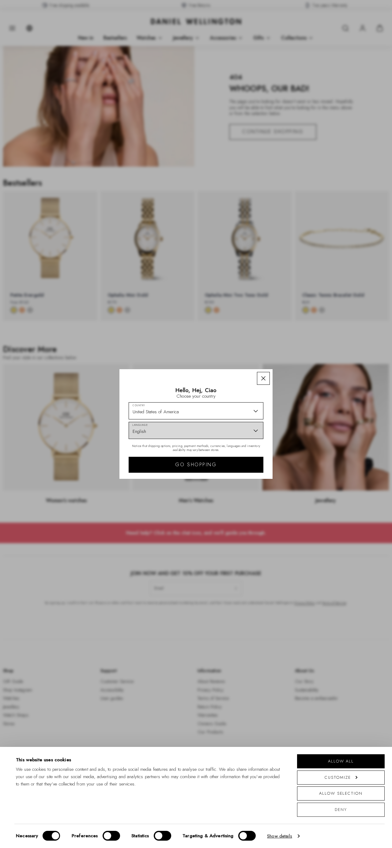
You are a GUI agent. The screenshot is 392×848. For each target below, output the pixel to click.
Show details (279, 836)
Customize (338, 777)
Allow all (341, 761)
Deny (341, 809)
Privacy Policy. (256, 503)
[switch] (111, 836)
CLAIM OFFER (239, 458)
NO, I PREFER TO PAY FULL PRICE (239, 477)
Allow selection (341, 793)
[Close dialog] (302, 339)
